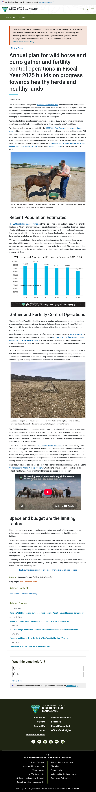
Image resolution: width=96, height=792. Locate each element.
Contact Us (39, 726)
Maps (42, 730)
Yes (19, 668)
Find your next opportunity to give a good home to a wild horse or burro (48, 570)
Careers (41, 722)
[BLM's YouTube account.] (39, 742)
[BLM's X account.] (33, 742)
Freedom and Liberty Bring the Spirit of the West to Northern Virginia (38, 638)
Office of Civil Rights (61, 730)
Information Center (35, 734)
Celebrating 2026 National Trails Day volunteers (29, 646)
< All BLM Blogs (16, 48)
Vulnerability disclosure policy (64, 774)
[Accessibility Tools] (87, 9)
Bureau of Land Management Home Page (20, 9)
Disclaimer (55, 766)
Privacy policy (57, 770)
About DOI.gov (37, 762)
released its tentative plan (47, 105)
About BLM (39, 717)
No (18, 674)
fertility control (55, 146)
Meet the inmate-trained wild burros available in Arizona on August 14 (39, 621)
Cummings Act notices (61, 778)
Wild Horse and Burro (28, 582)
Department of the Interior (59, 757)
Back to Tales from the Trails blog (23, 593)
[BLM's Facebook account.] (45, 742)
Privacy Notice (17, 681)
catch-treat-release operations (50, 445)
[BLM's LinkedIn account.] (63, 742)
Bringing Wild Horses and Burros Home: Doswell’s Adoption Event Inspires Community (46, 613)
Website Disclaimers (61, 717)
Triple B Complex (76, 334)
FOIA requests (37, 770)
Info (14, 17)
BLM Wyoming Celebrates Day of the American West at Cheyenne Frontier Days (43, 630)
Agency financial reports (62, 762)
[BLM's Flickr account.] (57, 742)
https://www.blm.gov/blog (23, 41)
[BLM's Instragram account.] (51, 742)
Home (8, 17)
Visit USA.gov (72, 788)
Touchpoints (71, 685)
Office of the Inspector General (30, 778)
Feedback (56, 722)
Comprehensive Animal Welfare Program (26, 468)
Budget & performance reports (30, 782)
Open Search (83, 9)
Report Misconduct (60, 726)
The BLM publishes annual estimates (24, 224)
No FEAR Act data (36, 774)
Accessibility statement (33, 766)
